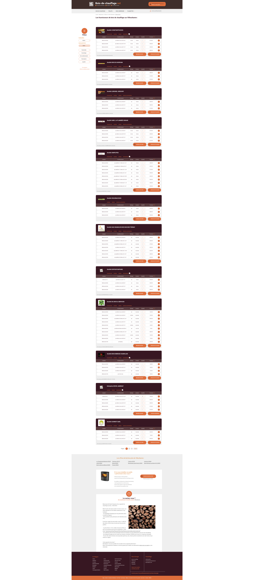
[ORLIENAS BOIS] (101, 199)
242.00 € (151, 250)
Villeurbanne (137, 499)
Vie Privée (118, 577)
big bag (120, 341)
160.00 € (151, 341)
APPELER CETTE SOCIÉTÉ (155, 54)
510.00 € (151, 406)
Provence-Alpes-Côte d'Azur (119, 565)
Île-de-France (106, 563)
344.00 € (151, 208)
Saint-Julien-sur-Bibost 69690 (103, 465)
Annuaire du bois (132, 577)
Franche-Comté (106, 560)
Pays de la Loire (117, 560)
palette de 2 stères (120, 172)
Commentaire (126, 34)
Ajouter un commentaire (127, 95)
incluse (137, 40)
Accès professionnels (156, 11)
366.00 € (151, 179)
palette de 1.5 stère (120, 169)
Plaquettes (133, 564)
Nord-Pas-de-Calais (118, 558)
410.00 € (151, 40)
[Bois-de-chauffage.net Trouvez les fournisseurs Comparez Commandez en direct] (91, 5)
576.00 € (151, 79)
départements (101, 14)
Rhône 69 (105, 14)
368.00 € (151, 211)
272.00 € (151, 169)
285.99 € (151, 237)
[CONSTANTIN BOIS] (101, 31)
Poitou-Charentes (118, 563)
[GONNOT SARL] (101, 422)
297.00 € (151, 130)
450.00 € (151, 399)
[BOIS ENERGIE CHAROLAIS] (101, 355)
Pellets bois (134, 560)
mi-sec (131, 40)
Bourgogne (94, 565)
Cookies (146, 577)
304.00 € (151, 279)
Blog (103, 577)
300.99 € (151, 247)
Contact (106, 577)
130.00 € (151, 335)
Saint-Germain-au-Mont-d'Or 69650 (152, 463)
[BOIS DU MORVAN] (101, 63)
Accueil (97, 14)
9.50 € (151, 328)
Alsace (94, 558)
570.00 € (151, 409)
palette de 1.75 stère (120, 250)
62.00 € (151, 364)
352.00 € (151, 286)
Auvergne (94, 562)
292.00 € (151, 257)
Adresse (120, 34)
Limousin (105, 566)
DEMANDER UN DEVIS (139, 54)
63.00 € (151, 325)
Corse (105, 558)
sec (131, 72)
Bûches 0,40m (105, 43)
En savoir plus (109, 34)
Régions (127, 577)
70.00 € (151, 338)
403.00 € (151, 166)
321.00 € (151, 140)
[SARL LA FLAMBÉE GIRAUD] (101, 121)
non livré (137, 328)
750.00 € (151, 396)
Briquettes (133, 562)
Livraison (115, 34)
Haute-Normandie (107, 562)
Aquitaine (94, 560)
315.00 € (151, 108)
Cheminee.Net (148, 559)
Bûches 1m (105, 279)
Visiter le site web (139, 144)
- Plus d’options (84, 67)
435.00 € (151, 43)
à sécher (131, 315)
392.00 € (151, 182)
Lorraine (105, 568)
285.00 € (151, 72)
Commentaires (126, 66)
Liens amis (143, 577)
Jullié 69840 (99, 463)
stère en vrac (120, 40)
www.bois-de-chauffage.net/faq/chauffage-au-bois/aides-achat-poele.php (123, 531)
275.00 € (151, 244)
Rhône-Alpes (117, 566)
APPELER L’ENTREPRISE (155, 413)
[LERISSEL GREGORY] (101, 92)
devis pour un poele (144, 545)
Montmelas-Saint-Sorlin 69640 (135, 463)
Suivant (135, 448)
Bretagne (94, 566)
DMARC (150, 577)
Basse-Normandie (96, 563)
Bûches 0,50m (105, 40)
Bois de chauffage (135, 559)
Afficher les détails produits (84, 69)
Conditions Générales (112, 577)
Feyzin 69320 (115, 465)
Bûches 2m (105, 396)
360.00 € (151, 318)
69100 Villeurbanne (111, 14)
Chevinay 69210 (116, 461)
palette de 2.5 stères (120, 166)
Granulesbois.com (149, 562)
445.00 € (151, 438)
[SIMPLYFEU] (101, 154)
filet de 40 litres (120, 328)
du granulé (138, 577)
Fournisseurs (123, 577)
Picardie (116, 562)
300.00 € (151, 101)
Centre (94, 568)
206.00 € (151, 240)
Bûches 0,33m (105, 47)
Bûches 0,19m (105, 341)
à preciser (137, 237)
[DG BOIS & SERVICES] (101, 303)
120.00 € (151, 315)
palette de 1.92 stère (120, 182)
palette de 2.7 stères (120, 176)
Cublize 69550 (131, 461)
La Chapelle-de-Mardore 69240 (103, 461)
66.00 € (151, 367)
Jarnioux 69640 (147, 461)
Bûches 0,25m (105, 50)
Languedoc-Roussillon (108, 565)
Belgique (116, 568)
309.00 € (151, 137)
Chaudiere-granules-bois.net (151, 560)
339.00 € (151, 172)
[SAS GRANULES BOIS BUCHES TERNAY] (101, 228)
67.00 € (151, 321)
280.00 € (151, 50)
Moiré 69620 (115, 463)
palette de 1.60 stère (120, 179)
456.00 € (151, 176)
